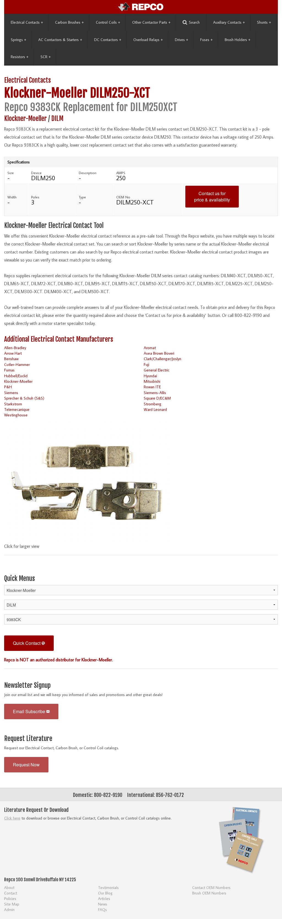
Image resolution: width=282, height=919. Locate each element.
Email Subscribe (29, 711)
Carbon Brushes (69, 22)
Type (82, 197)
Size (10, 172)
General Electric (156, 370)
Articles (104, 898)
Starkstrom (13, 403)
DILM (57, 119)
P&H (8, 386)
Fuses (206, 39)
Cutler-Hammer (17, 364)
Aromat (150, 347)
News (102, 904)
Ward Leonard (155, 409)
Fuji (146, 364)
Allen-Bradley (15, 347)
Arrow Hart (13, 353)
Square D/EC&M (157, 398)
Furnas (9, 370)
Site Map (11, 904)
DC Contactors (107, 39)
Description (87, 172)
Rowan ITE (152, 386)
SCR (45, 56)
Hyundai (150, 375)
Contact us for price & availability (212, 196)
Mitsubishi (152, 381)
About (9, 887)
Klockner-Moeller (45, 93)
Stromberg (152, 403)
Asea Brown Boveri (159, 353)
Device (36, 172)
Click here (12, 818)
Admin (9, 909)
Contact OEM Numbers (211, 887)
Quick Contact (27, 643)
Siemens (11, 392)
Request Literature (28, 739)
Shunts (264, 22)
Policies (10, 898)
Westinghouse (16, 414)
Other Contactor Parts (151, 22)
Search (194, 22)
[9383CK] (86, 480)
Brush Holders (237, 39)
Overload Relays (148, 39)
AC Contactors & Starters (60, 39)
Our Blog (105, 893)
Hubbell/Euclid (16, 375)
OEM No (123, 197)
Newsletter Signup (27, 685)
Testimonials (108, 887)
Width (12, 197)
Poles (35, 197)
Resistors (19, 56)
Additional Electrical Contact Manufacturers (58, 339)
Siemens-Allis (155, 392)
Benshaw (11, 358)
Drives (181, 39)
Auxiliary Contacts (229, 22)
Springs (18, 39)
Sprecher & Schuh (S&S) (24, 398)
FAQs (102, 909)
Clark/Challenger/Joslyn (162, 358)
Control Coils (108, 22)
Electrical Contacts (27, 22)
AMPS (120, 172)
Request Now (26, 764)
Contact (10, 893)
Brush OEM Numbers (209, 893)
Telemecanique (16, 409)
